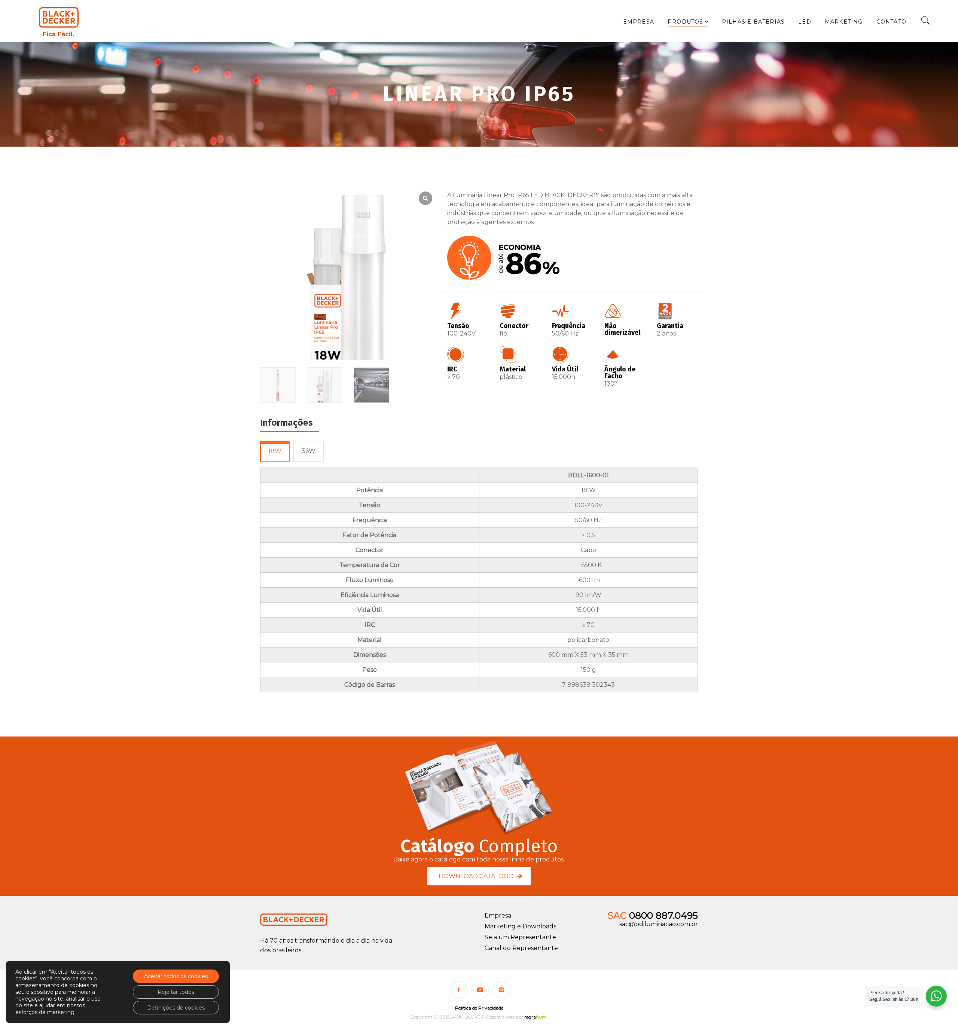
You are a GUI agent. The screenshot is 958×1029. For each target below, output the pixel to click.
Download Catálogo (476, 876)
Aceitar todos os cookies (176, 976)
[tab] (275, 451)
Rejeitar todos (176, 992)
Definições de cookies (176, 1007)
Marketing (844, 21)
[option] (277, 386)
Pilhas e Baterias (753, 21)
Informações (286, 422)
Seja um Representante (520, 937)
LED (804, 21)
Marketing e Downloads (520, 926)
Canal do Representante (521, 948)
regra (535, 1017)
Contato (891, 21)
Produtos (686, 21)
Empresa (638, 21)
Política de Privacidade (479, 1008)
